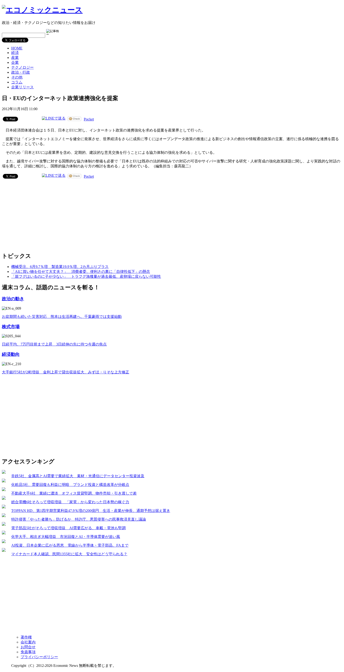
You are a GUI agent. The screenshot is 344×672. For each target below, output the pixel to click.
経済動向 (11, 354)
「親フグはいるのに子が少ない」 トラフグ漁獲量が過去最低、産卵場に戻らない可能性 (86, 276)
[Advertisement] (37, 214)
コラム (16, 82)
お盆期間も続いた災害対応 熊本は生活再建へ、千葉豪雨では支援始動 (62, 317)
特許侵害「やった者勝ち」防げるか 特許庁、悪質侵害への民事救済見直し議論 (78, 519)
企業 (15, 62)
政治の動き (13, 298)
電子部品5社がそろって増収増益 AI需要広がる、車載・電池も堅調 (68, 528)
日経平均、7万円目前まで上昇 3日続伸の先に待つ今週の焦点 (54, 344)
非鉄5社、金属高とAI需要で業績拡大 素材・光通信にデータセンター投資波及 (77, 476)
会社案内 (28, 642)
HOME (16, 48)
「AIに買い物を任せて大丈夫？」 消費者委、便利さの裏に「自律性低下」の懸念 (80, 272)
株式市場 (11, 326)
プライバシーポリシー (39, 657)
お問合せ (28, 647)
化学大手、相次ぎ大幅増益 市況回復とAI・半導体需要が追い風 (65, 537)
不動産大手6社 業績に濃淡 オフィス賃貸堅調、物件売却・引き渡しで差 (74, 493)
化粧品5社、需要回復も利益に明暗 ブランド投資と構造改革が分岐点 (70, 485)
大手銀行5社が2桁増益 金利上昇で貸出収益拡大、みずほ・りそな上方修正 (65, 372)
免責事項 (28, 652)
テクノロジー (22, 67)
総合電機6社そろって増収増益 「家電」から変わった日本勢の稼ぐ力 (70, 502)
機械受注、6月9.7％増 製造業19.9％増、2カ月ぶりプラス (60, 267)
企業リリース (22, 87)
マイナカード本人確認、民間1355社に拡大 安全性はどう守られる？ (69, 554)
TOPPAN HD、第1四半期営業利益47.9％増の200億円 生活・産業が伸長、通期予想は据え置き (90, 511)
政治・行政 (20, 72)
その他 (16, 77)
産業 (15, 58)
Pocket (89, 119)
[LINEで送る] (54, 119)
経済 (15, 53)
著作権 (26, 637)
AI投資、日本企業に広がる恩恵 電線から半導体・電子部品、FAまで (69, 545)
